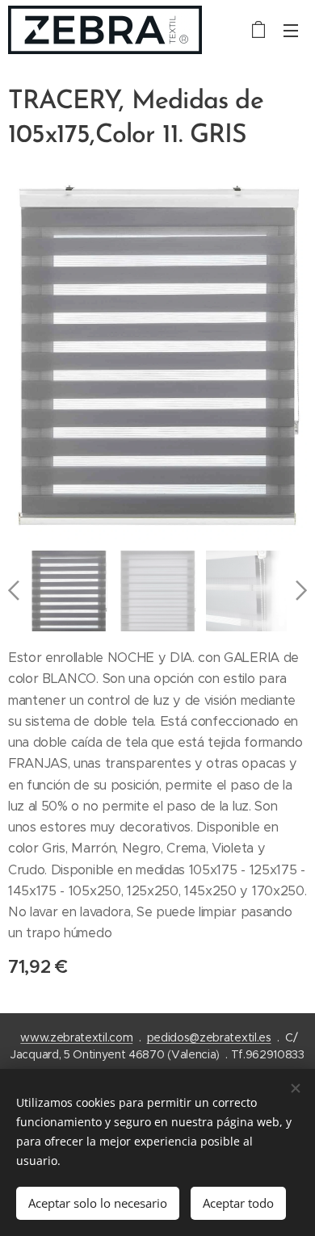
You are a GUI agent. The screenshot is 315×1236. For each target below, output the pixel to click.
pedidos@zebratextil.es (209, 1037)
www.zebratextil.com (76, 1037)
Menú (291, 30)
